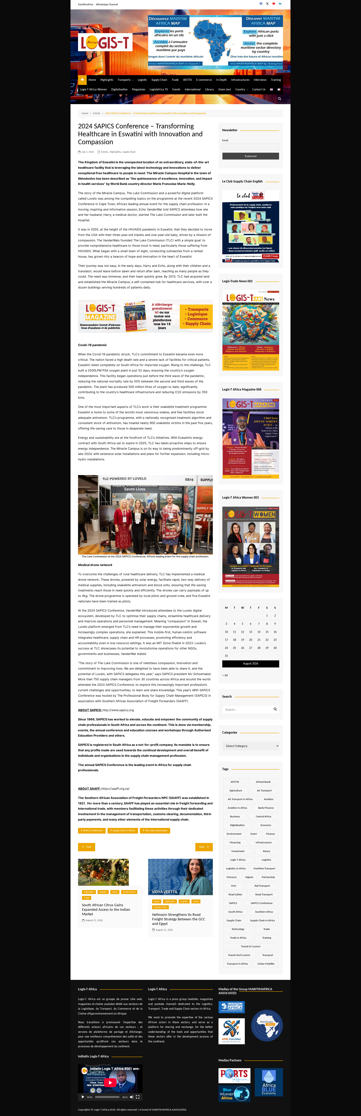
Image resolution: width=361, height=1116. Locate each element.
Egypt (156, 901)
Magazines (138, 89)
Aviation (268, 799)
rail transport (262, 886)
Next (202, 847)
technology (238, 929)
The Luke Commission (156, 830)
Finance (270, 834)
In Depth (221, 80)
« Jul (225, 675)
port (233, 886)
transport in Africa (237, 964)
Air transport (264, 790)
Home (92, 80)
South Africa (129, 892)
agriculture (236, 790)
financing (235, 842)
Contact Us (258, 89)
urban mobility (266, 964)
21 (258, 640)
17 (226, 640)
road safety (235, 894)
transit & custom (250, 946)
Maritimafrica (85, 4)
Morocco (232, 877)
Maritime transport (264, 868)
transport (267, 955)
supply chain (234, 920)
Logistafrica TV (159, 89)
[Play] (83, 1097)
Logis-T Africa (237, 860)
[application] (110, 1082)
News (115, 892)
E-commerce (204, 80)
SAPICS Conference (93, 830)
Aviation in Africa (237, 808)
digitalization (237, 825)
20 (250, 640)
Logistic (142, 80)
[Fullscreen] (138, 1097)
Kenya (266, 851)
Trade (175, 80)
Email (225, 140)
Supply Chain (159, 80)
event (253, 834)
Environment (234, 834)
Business (235, 816)
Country (240, 89)
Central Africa (263, 816)
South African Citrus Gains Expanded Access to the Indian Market (106, 909)
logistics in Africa (236, 868)
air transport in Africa (240, 799)
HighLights (106, 80)
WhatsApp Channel (107, 4)
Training (276, 80)
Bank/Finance (266, 808)
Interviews (260, 80)
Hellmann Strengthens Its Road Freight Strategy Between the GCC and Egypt (178, 919)
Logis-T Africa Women (93, 89)
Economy (266, 825)
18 (234, 640)
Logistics (266, 860)
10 (226, 632)
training (266, 938)
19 (242, 640)
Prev (88, 847)
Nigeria (249, 877)
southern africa (264, 912)
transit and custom (239, 955)
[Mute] (131, 1097)
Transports (124, 80)
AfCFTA (187, 80)
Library (209, 89)
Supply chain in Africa (124, 830)
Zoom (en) (224, 89)
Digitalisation (119, 89)
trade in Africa (238, 938)
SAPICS (233, 903)
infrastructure (264, 842)
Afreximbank (263, 782)
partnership (268, 877)
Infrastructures (240, 80)
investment (237, 851)
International (193, 89)
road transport (264, 894)
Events (176, 89)
